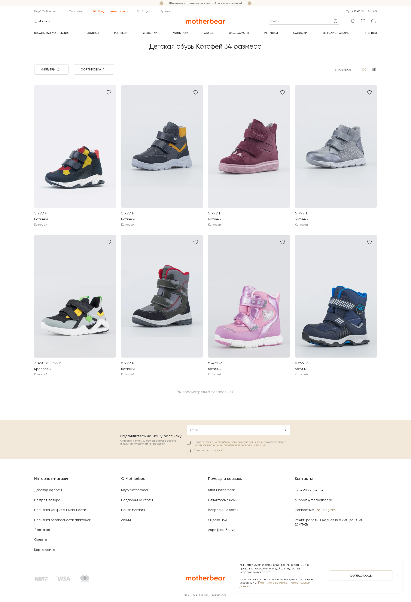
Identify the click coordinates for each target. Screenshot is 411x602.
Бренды (371, 32)
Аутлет (165, 11)
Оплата (40, 540)
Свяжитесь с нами (222, 500)
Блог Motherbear (221, 490)
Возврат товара (47, 500)
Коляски (300, 32)
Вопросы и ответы (223, 510)
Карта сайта (44, 550)
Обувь (209, 32)
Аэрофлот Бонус (221, 530)
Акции (145, 11)
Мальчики (180, 32)
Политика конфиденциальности (60, 510)
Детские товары (336, 32)
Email (194, 430)
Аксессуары (239, 32)
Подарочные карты (112, 11)
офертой (218, 450)
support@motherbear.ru (314, 500)
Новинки (92, 32)
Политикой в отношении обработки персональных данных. (230, 444)
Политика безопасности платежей (62, 520)
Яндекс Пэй (217, 520)
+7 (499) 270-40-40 (363, 11)
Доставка (42, 530)
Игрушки (271, 32)
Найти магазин (133, 510)
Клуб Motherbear (46, 11)
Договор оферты (48, 490)
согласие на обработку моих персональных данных (234, 441)
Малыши (121, 32)
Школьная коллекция (51, 32)
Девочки (150, 32)
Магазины (76, 11)
